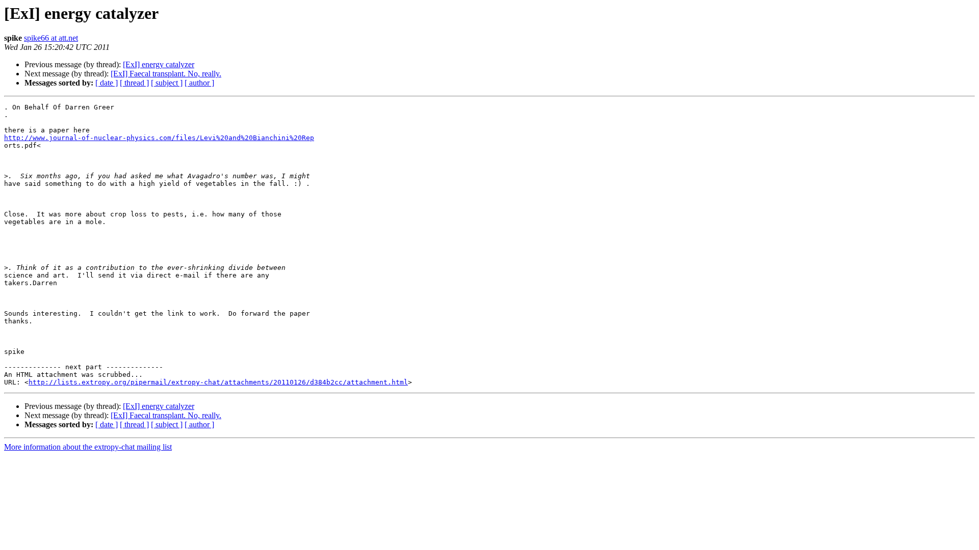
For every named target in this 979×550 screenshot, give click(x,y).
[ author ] (199, 82)
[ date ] (106, 82)
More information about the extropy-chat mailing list (88, 447)
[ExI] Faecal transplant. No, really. (166, 73)
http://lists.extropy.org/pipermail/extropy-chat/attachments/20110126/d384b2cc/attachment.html (218, 382)
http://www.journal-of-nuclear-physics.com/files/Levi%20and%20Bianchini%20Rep (159, 138)
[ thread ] (134, 82)
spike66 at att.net (51, 38)
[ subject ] (167, 82)
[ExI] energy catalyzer (158, 64)
